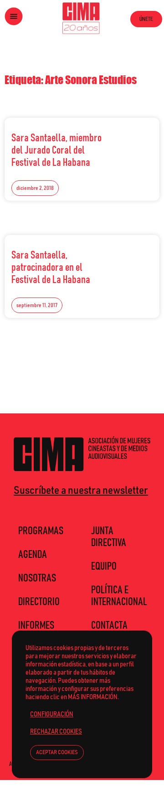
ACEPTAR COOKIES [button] (57, 752)
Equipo (104, 566)
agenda (32, 554)
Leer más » (133, 135)
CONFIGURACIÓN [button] (51, 714)
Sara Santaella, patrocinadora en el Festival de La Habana (50, 267)
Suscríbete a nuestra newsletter (81, 490)
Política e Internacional (119, 596)
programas (40, 531)
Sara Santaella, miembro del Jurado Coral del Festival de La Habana (56, 150)
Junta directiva (108, 537)
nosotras (37, 578)
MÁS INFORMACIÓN (93, 697)
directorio (39, 601)
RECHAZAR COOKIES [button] (56, 731)
